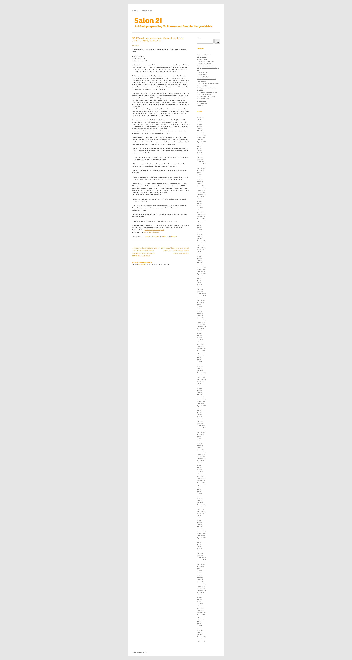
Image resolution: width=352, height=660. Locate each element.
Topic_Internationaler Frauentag (206, 96)
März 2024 (200, 181)
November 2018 (201, 322)
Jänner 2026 (200, 133)
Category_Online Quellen (204, 63)
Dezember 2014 (201, 425)
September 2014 (201, 432)
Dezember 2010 (201, 531)
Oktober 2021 (201, 245)
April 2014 (199, 443)
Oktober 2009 (201, 562)
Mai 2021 (199, 256)
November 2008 (201, 586)
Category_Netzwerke (202, 59)
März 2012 (200, 498)
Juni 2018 (199, 333)
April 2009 (199, 575)
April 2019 (199, 311)
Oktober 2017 (201, 351)
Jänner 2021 (200, 265)
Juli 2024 (199, 172)
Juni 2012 (199, 491)
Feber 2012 (200, 500)
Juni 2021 (199, 254)
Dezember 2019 (201, 293)
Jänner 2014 (200, 450)
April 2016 (199, 390)
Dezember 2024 (201, 161)
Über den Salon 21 (147, 11)
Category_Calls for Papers (152, 236)
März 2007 (200, 630)
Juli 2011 (199, 516)
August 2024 (200, 170)
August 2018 (200, 329)
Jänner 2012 (200, 502)
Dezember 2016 (201, 373)
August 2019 (200, 302)
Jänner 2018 (200, 344)
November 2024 (201, 164)
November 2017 (201, 348)
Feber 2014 (200, 447)
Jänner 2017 (200, 370)
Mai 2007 (199, 626)
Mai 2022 (199, 230)
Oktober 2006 (201, 641)
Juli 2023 (199, 199)
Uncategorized (201, 105)
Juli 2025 (199, 146)
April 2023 (199, 205)
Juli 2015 (199, 410)
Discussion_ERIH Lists (203, 77)
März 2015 (200, 419)
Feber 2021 (200, 263)
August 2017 (200, 355)
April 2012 (199, 496)
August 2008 (200, 593)
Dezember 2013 (201, 452)
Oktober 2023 (201, 192)
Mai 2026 (199, 124)
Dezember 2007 (201, 610)
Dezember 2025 (201, 135)
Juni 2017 (199, 359)
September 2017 (201, 353)
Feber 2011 (200, 527)
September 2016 (201, 379)
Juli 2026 (199, 120)
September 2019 (201, 300)
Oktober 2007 (201, 615)
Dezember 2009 (201, 557)
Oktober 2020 (201, 271)
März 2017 (200, 366)
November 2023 (201, 190)
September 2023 (201, 194)
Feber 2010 (200, 553)
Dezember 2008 (201, 584)
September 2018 (201, 326)
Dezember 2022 (201, 214)
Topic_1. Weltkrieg (202, 85)
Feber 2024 (200, 183)
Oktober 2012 (201, 483)
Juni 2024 (199, 175)
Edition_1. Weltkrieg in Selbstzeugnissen (208, 83)
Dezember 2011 (201, 505)
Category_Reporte (202, 72)
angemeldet (142, 264)
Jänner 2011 (200, 529)
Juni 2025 (199, 148)
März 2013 (200, 472)
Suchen (199, 38)
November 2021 (201, 243)
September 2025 (201, 142)
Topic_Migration (201, 101)
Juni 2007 (199, 623)
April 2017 (199, 364)
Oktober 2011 (201, 509)
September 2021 (201, 247)
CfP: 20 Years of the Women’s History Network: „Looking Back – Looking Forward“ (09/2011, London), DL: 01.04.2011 (175, 250)
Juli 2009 (199, 568)
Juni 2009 (199, 571)
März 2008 (200, 604)
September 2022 (201, 221)
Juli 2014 (199, 436)
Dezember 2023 (201, 188)
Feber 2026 (200, 131)
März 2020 (200, 287)
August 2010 (200, 540)
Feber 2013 (200, 474)
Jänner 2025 (200, 159)
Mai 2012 (199, 494)
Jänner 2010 (200, 555)
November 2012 (201, 480)
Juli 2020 (199, 278)
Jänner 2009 (200, 582)
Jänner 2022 (200, 238)
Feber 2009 (200, 579)
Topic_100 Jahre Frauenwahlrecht (206, 88)
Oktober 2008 (201, 588)
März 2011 (200, 524)
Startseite (135, 11)
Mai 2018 (199, 335)
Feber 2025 (200, 157)
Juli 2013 (199, 463)
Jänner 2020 (200, 291)
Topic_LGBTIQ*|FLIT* (203, 99)
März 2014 (200, 445)
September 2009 (201, 564)
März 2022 (200, 234)
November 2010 (201, 533)
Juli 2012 (199, 489)
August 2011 (200, 513)
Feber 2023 (200, 210)
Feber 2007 (200, 632)
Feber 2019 (200, 315)
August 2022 (200, 223)
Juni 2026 (199, 122)
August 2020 (200, 276)
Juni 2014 (199, 439)
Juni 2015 (199, 412)
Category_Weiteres (202, 74)
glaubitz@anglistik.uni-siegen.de (154, 230)
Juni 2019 (199, 307)
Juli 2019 (199, 304)
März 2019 (200, 313)
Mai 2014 (199, 441)
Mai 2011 (199, 520)
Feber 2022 (200, 236)
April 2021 (199, 258)
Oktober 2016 (201, 377)
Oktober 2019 (201, 298)
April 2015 (199, 417)
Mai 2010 (199, 546)
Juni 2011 (199, 518)
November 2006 (201, 639)
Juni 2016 (199, 386)
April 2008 (199, 601)
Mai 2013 (199, 467)
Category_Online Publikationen (205, 61)
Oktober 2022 (201, 219)
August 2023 (200, 197)
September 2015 (201, 406)
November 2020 (201, 269)
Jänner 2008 (200, 608)
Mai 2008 (199, 599)
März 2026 (200, 128)
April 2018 (199, 337)
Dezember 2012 (201, 478)
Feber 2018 (200, 342)
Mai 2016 (199, 388)
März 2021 (200, 260)
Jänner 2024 (200, 186)
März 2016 (200, 392)
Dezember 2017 (201, 346)
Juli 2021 (199, 252)
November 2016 (201, 375)
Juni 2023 (199, 201)
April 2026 (199, 126)
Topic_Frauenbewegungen (204, 94)
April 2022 (199, 232)
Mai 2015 (199, 414)
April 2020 (199, 285)
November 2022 (201, 216)
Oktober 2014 (201, 430)
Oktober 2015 (201, 403)
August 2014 (200, 434)
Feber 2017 (200, 368)
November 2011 (201, 507)
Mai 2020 (199, 282)
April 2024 (199, 179)
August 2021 (200, 249)
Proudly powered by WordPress (140, 652)
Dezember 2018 (201, 320)
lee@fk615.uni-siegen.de (151, 232)
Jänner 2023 (200, 212)
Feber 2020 (200, 289)
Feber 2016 (200, 395)
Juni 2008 (199, 597)
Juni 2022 (199, 227)
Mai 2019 (199, 309)
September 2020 (201, 274)
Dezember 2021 (201, 241)
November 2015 (201, 401)
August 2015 (200, 408)
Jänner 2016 (200, 397)
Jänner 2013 (200, 476)
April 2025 (199, 153)
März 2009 (200, 577)
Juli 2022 (199, 225)
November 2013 (201, 454)
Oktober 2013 (201, 456)
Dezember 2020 (201, 267)
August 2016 (200, 381)
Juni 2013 (199, 465)
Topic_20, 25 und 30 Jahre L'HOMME (207, 92)
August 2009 (200, 566)
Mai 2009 (199, 573)
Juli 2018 (199, 331)
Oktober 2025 (201, 139)
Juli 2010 (199, 542)
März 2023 (200, 208)
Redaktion (174, 236)
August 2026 (200, 117)
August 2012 (200, 487)
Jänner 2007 (200, 634)
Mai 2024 (199, 177)
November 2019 (201, 296)
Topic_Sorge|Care (202, 103)
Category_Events (201, 57)
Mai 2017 (199, 362)
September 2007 (201, 617)
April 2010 (199, 549)
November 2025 (201, 137)
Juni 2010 (199, 544)
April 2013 (199, 469)
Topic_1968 (200, 90)
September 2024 (201, 168)
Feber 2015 (200, 421)
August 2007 (200, 619)
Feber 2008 (200, 606)
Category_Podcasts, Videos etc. (205, 66)
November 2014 (201, 428)
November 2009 (201, 560)
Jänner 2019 (200, 318)
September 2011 (201, 511)
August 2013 (200, 461)
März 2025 (200, 155)
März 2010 (200, 551)
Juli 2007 (199, 621)
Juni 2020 (199, 280)
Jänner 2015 (200, 423)
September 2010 (201, 538)
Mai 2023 (199, 203)
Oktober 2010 (201, 535)
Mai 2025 (199, 150)
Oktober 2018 (201, 324)
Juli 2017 (199, 357)
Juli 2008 (199, 595)
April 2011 (199, 522)
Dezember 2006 (201, 637)
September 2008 (201, 590)
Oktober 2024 (201, 166)
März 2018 (200, 340)
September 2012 (201, 485)
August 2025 (200, 144)
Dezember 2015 (201, 399)
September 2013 (201, 458)
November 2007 (201, 612)
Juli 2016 (199, 384)
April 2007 (199, 628)
